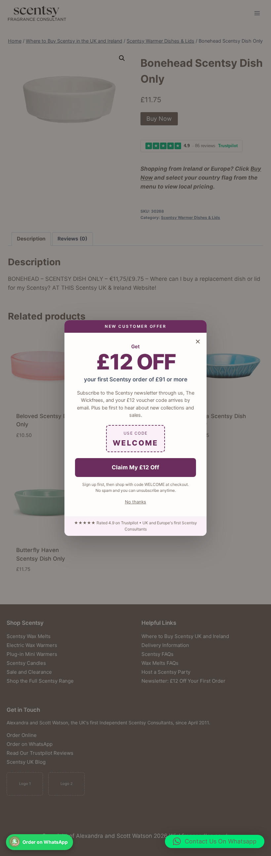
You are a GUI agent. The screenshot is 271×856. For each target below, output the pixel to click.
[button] (214, 841)
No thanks (135, 501)
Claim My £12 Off (135, 467)
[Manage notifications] (14, 841)
